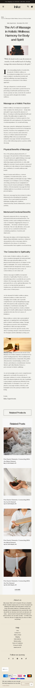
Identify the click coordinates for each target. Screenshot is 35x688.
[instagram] (13, 658)
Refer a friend (17, 634)
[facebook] (9, 658)
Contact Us (18, 632)
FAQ (17, 630)
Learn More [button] (6, 685)
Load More (17, 589)
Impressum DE (17, 647)
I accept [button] (27, 683)
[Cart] (32, 6)
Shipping (17, 637)
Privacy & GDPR (17, 645)
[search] (28, 6)
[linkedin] (22, 658)
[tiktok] (26, 658)
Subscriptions (17, 639)
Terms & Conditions (17, 643)
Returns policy (17, 641)
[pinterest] (17, 658)
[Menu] (3, 7)
